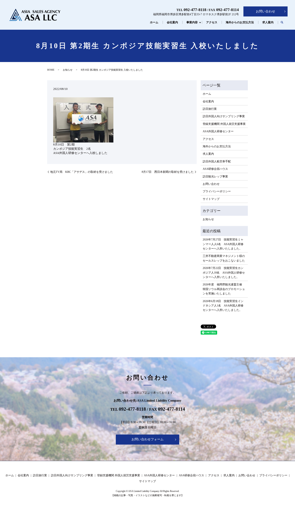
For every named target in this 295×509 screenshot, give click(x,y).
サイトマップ (211, 199)
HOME (50, 69)
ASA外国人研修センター (218, 131)
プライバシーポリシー (217, 191)
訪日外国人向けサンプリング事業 (224, 116)
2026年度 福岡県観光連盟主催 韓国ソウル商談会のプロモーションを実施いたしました (224, 289)
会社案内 (172, 22)
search (282, 22)
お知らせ (67, 69)
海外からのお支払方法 (240, 22)
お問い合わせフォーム (147, 439)
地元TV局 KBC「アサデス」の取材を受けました (81, 171)
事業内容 (192, 22)
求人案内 (268, 22)
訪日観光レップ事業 (215, 176)
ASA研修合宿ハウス (215, 168)
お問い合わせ (265, 11)
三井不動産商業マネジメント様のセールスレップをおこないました (224, 258)
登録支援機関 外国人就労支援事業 (224, 123)
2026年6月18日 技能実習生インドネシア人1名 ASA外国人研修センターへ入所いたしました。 (223, 306)
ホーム (154, 22)
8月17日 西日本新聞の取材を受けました (168, 171)
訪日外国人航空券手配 (217, 161)
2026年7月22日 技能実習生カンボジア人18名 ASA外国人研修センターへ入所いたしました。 (224, 273)
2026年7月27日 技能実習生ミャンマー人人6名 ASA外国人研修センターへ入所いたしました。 (223, 244)
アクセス (211, 22)
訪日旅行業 (210, 108)
